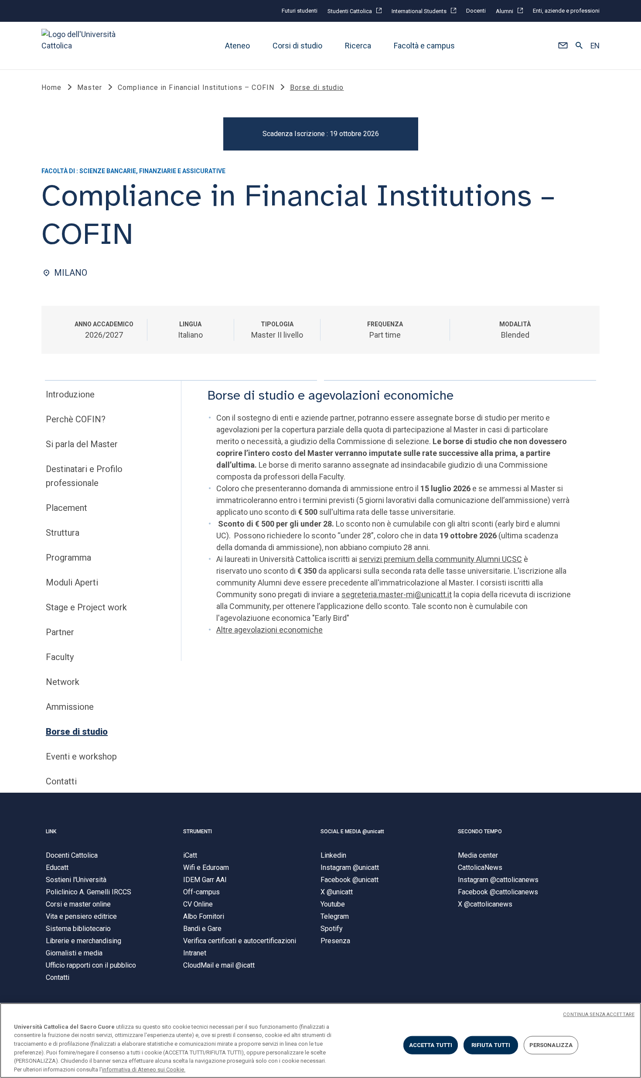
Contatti (61, 781)
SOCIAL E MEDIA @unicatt (352, 831)
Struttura (62, 532)
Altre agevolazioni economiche (269, 629)
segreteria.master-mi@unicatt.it (396, 594)
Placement (66, 508)
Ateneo (237, 45)
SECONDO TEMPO (480, 831)
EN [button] (595, 45)
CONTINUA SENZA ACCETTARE (598, 1014)
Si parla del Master (82, 444)
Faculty (60, 657)
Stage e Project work (86, 607)
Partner (60, 632)
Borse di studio (77, 731)
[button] (563, 46)
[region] (320, 1040)
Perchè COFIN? (76, 419)
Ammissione (70, 707)
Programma (68, 557)
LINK (51, 831)
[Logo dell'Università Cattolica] (82, 45)
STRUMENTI (197, 831)
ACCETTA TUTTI (431, 1045)
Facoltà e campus (424, 45)
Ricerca (358, 45)
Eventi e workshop (81, 756)
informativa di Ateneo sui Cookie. (143, 1069)
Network (62, 682)
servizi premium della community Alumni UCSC (440, 559)
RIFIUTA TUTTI (491, 1045)
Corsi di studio (297, 45)
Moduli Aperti (72, 582)
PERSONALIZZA (551, 1045)
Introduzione (70, 394)
